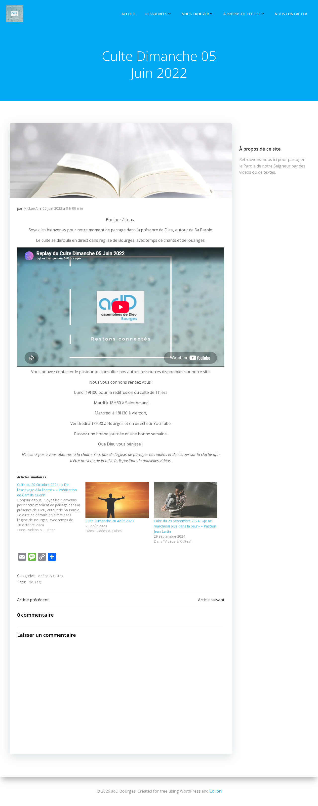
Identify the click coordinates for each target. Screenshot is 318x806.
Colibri (215, 791)
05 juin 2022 (52, 208)
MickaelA (30, 208)
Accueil (128, 13)
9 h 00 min (74, 208)
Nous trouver (195, 13)
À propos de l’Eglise (241, 13)
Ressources (156, 13)
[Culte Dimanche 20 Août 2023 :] (117, 500)
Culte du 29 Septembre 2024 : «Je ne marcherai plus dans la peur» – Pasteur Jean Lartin (185, 526)
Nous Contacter (291, 13)
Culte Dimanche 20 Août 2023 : (110, 521)
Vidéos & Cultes (50, 575)
